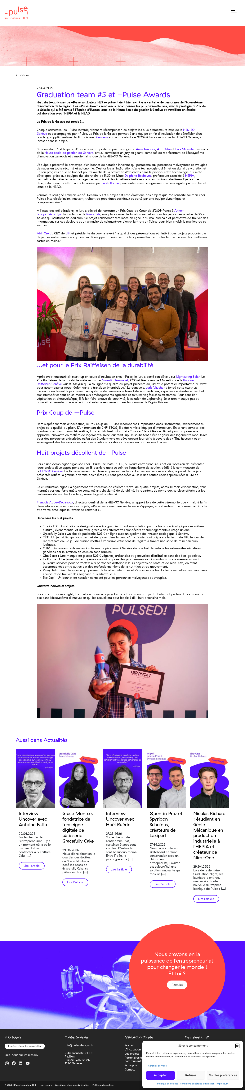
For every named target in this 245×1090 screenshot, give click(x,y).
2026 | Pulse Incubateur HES (21, 1085)
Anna (140, 149)
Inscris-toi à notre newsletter (24, 1046)
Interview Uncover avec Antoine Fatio (33, 818)
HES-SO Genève (51, 471)
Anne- (179, 210)
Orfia (167, 149)
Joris (149, 387)
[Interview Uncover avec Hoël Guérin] (122, 778)
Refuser (190, 1075)
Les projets (132, 1053)
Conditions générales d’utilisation (197, 1083)
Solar (195, 376)
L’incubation (133, 1049)
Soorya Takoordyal (49, 214)
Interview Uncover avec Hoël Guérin (120, 818)
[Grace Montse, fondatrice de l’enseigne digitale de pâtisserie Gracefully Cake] (78, 778)
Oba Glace (50, 556)
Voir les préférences (223, 1075)
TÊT (45, 537)
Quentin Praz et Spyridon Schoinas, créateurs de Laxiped (166, 824)
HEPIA (189, 175)
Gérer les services (157, 1065)
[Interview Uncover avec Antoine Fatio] (35, 778)
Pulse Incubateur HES (16, 12)
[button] (237, 1046)
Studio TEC (50, 526)
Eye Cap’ (49, 577)
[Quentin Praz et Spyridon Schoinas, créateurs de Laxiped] (166, 778)
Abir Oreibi (44, 233)
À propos (131, 1065)
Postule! (177, 985)
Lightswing (184, 376)
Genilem (102, 137)
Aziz (160, 149)
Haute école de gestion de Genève (69, 153)
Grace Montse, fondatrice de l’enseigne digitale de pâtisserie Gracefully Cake (78, 827)
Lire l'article (32, 866)
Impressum (222, 1083)
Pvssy (90, 214)
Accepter (160, 1075)
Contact (130, 1069)
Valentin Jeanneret (115, 380)
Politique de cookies (167, 1083)
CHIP (46, 548)
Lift (68, 233)
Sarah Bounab (111, 183)
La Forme (49, 559)
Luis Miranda (184, 149)
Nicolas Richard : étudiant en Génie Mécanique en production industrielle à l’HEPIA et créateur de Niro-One (209, 835)
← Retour (22, 75)
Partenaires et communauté (134, 1059)
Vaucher (158, 387)
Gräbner (149, 149)
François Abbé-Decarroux (55, 502)
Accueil (129, 1045)
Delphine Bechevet (138, 175)
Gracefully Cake (53, 534)
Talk (97, 214)
